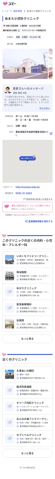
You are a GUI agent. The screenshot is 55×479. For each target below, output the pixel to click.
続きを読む (45, 108)
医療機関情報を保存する (40, 221)
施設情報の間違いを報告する (39, 199)
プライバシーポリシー (21, 215)
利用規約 (9, 215)
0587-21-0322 (24, 193)
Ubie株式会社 (28, 467)
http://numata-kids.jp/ (28, 187)
